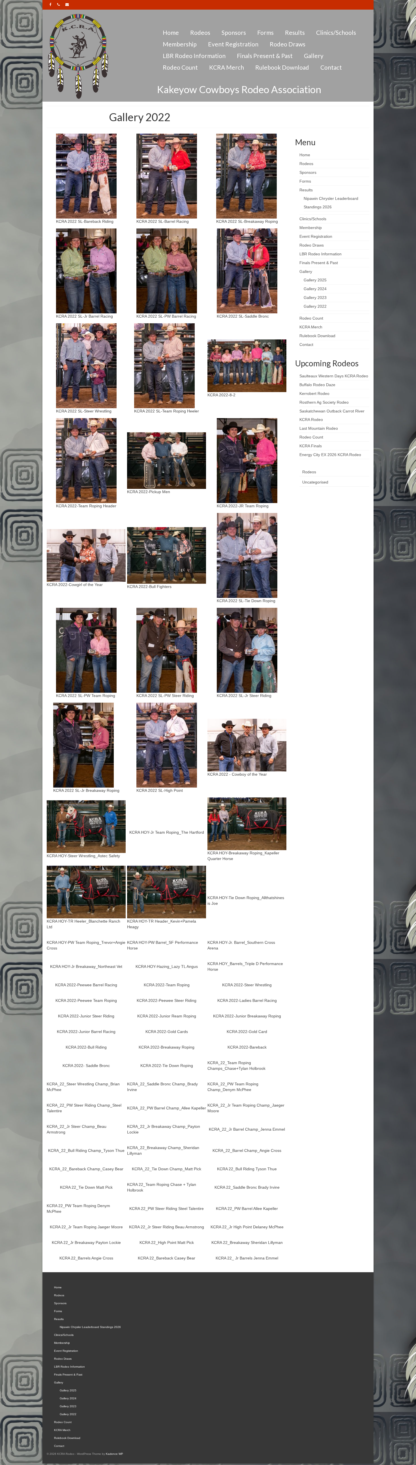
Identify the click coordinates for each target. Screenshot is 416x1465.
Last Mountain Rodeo (318, 428)
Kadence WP (114, 1453)
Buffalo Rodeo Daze (317, 384)
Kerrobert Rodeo (314, 393)
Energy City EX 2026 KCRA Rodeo (330, 454)
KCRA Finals (310, 446)
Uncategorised (315, 482)
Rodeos (309, 472)
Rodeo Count (311, 437)
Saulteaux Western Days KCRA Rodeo (333, 376)
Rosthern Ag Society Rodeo (324, 402)
